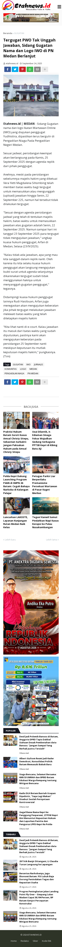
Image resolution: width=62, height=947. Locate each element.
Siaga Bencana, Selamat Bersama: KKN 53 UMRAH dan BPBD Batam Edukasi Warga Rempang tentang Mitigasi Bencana (38, 779)
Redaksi (25, 940)
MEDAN (33, 368)
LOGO (23, 368)
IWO (28, 364)
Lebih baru (10, 539)
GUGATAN (19, 33)
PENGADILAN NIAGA (14, 373)
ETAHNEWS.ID (35, 934)
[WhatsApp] (30, 69)
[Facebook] (7, 69)
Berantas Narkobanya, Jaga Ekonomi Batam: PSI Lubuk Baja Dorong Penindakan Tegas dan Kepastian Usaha (36, 878)
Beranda (7, 33)
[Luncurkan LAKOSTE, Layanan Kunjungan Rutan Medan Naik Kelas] (16, 505)
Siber (35, 940)
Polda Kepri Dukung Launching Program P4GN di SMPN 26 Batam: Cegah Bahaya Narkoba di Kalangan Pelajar (16, 485)
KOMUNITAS (11, 368)
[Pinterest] (22, 69)
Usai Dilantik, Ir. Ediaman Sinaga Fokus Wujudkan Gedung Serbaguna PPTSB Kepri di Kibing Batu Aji (44, 440)
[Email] (37, 69)
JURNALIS (38, 364)
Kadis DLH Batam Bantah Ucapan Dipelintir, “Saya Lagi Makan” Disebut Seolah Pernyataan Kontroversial (37, 798)
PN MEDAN (33, 373)
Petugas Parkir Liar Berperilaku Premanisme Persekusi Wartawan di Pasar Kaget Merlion (44, 485)
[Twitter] (15, 69)
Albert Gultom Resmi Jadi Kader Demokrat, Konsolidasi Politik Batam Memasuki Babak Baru (36, 761)
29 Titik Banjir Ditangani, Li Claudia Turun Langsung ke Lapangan (38, 863)
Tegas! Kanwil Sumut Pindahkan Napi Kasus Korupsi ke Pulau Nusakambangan (45, 522)
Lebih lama (51, 539)
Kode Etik (46, 940)
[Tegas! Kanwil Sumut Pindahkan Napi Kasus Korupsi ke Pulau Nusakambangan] (45, 505)
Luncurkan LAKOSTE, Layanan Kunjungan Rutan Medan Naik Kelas (15, 522)
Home (14, 940)
